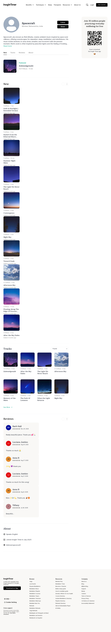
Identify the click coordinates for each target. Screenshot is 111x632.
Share (63, 27)
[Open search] (87, 5)
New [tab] (5, 53)
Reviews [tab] (22, 53)
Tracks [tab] (12, 53)
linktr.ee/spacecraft (13, 545)
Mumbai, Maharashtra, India (32, 26)
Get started (101, 5)
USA (7, 599)
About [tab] (31, 53)
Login (92, 5)
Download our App (12, 588)
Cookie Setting (11, 602)
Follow (63, 22)
